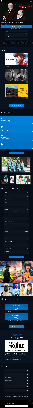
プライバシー (10, 403)
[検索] (29, 1)
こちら (22, 28)
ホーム (5, 403)
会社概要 (7, 403)
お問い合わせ (13, 403)
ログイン (31, 1)
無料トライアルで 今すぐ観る (16, 26)
